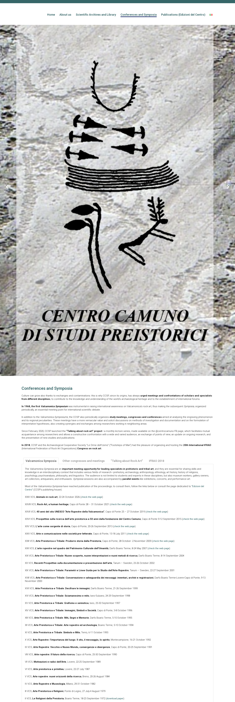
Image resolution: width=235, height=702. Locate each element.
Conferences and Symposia (139, 14)
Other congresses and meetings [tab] (84, 461)
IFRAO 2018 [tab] (156, 461)
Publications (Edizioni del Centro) (183, 14)
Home (51, 14)
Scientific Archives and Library (96, 14)
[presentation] (7, 187)
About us (65, 14)
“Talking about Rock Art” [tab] (127, 461)
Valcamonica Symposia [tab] (41, 461)
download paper (115, 698)
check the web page (91, 497)
